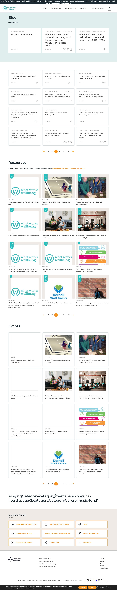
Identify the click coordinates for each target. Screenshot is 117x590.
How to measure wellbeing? (47, 564)
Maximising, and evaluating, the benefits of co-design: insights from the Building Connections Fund (23, 135)
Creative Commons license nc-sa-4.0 (68, 169)
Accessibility (104, 568)
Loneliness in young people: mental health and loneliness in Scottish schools (91, 135)
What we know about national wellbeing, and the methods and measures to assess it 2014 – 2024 (58, 40)
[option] (25, 40)
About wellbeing (70, 8)
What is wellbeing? (45, 558)
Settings (102, 587)
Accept (83, 587)
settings (32, 588)
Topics (45, 8)
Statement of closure (22, 34)
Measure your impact (97, 8)
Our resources (56, 8)
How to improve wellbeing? (47, 566)
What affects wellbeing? (46, 561)
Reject (92, 587)
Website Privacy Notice (102, 563)
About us (83, 8)
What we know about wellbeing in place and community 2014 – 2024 (92, 37)
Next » (73, 151)
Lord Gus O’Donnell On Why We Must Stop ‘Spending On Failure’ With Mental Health (24, 115)
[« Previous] (44, 151)
